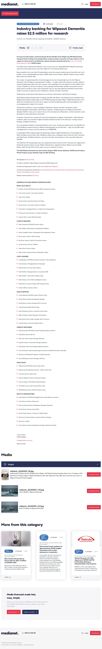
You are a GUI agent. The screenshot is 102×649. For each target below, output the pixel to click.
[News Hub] (10, 4)
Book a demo (12, 612)
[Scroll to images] (28, 47)
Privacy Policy (5, 645)
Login (86, 4)
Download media (94, 474)
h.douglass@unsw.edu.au (24, 440)
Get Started (95, 4)
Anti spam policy (29, 645)
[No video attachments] (40, 47)
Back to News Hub (11, 13)
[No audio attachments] (36, 47)
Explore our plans (29, 612)
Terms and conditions (17, 645)
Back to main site (30, 4)
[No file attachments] (32, 47)
